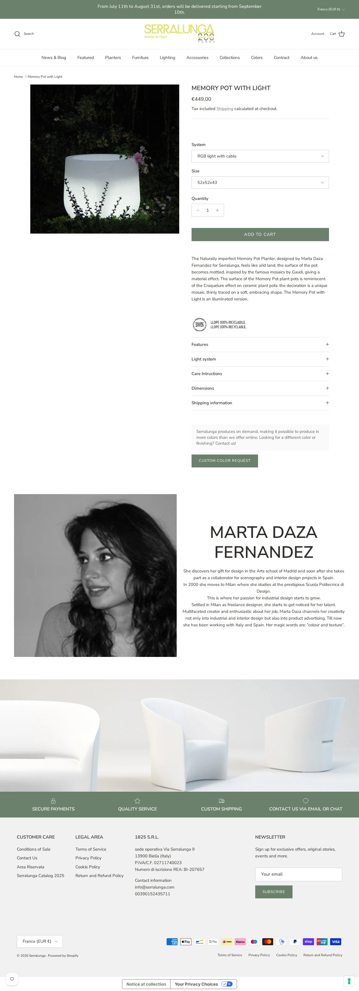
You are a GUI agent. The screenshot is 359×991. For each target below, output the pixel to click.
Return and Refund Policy (99, 875)
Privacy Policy (88, 858)
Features (200, 344)
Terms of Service (90, 849)
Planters (113, 57)
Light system (204, 359)
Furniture (140, 57)
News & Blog (54, 57)
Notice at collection (146, 984)
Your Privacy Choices (196, 984)
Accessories (197, 57)
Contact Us (27, 858)
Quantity (200, 198)
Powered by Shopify (63, 955)
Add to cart (260, 234)
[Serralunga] (179, 34)
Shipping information (212, 403)
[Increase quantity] (219, 210)
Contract (281, 57)
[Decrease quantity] (197, 210)
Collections (230, 57)
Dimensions (203, 388)
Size (195, 171)
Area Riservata (30, 867)
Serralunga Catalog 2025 (40, 875)
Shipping (225, 108)
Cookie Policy (87, 867)
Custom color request (225, 460)
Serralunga (37, 955)
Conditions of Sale (33, 849)
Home (18, 76)
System (199, 144)
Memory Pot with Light (45, 76)
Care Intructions (207, 373)
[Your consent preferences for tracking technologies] (349, 981)
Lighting (167, 57)
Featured (85, 57)
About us (309, 57)
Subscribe (274, 891)
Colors (257, 57)
